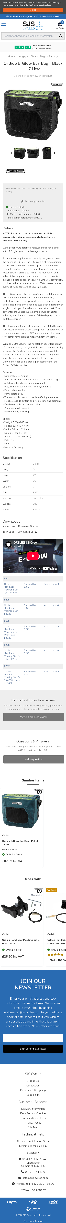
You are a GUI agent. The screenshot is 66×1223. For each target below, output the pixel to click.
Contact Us (33, 1085)
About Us (33, 1081)
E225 (6, 599)
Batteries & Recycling (33, 1090)
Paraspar (39, 1221)
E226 (6, 645)
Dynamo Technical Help (33, 1146)
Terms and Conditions (33, 1118)
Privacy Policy (33, 1123)
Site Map (33, 1127)
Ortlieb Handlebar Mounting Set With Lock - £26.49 (11, 632)
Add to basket (51, 584)
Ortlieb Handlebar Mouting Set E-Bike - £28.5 (12, 655)
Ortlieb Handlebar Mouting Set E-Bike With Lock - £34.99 (12, 677)
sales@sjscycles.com (35, 1178)
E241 (6, 578)
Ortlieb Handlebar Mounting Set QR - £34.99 (11, 588)
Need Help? (33, 1095)
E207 (6, 666)
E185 (6, 621)
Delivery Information (33, 1109)
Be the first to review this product (33, 75)
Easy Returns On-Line (33, 1113)
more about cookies (42, 5)
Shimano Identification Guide (33, 1141)
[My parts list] (39, 792)
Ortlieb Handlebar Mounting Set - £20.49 (12, 609)
